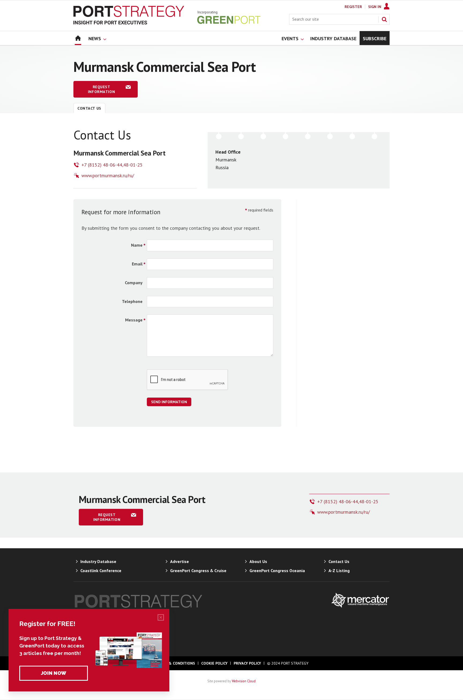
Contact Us (89, 108)
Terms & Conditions (175, 663)
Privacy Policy (247, 663)
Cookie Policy (214, 663)
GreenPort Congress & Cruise (198, 570)
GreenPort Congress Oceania (277, 570)
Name (137, 245)
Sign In (374, 7)
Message (134, 320)
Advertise (179, 561)
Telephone (132, 301)
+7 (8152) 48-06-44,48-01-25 (112, 165)
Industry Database (98, 561)
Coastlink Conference (100, 570)
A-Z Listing (339, 570)
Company (134, 282)
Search (384, 19)
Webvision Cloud (244, 681)
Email (137, 263)
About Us (258, 561)
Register (353, 7)
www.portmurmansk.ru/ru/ (107, 175)
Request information (101, 89)
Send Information (169, 401)
